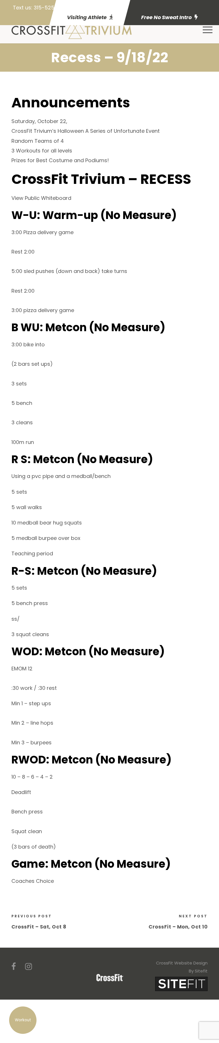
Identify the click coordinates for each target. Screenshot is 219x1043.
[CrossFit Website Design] (181, 983)
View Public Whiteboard (41, 198)
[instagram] (28, 966)
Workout (23, 1020)
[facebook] (13, 966)
